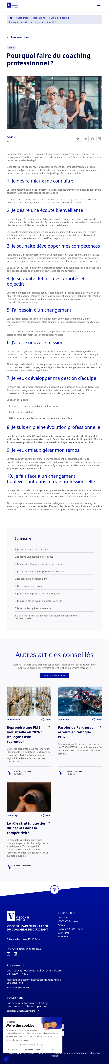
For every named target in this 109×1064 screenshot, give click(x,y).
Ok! (52, 1050)
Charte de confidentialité (74, 1053)
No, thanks (13, 1050)
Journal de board (58, 17)
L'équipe (62, 917)
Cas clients (63, 932)
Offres (61, 925)
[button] (6, 1059)
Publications (38, 17)
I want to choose (32, 1050)
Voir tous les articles (54, 675)
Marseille (63, 936)
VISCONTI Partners (68, 921)
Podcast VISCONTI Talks (70, 929)
